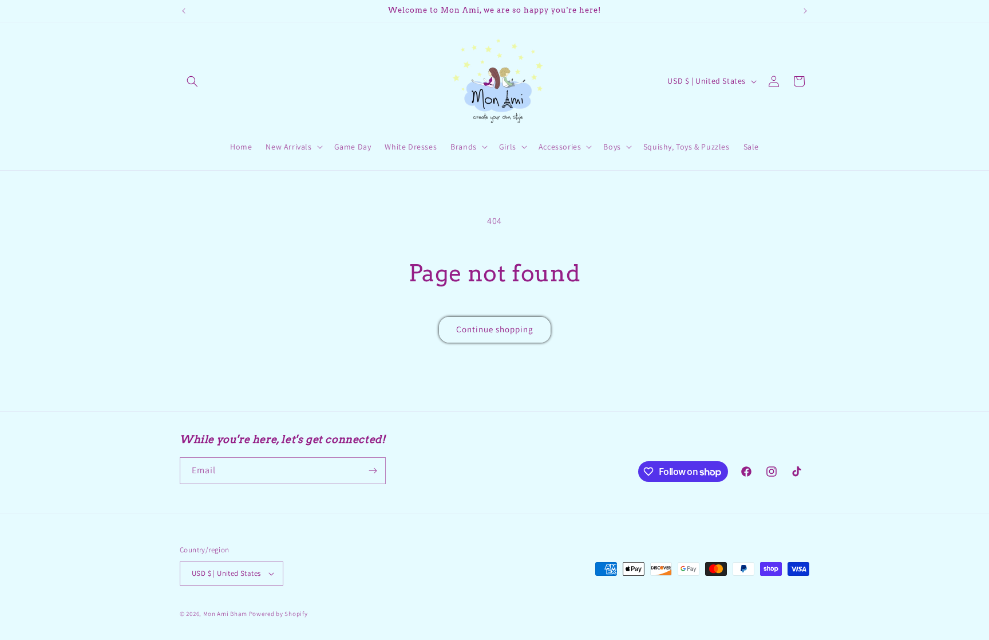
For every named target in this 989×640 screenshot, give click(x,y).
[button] (192, 81)
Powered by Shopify (278, 614)
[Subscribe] (372, 470)
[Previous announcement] (183, 11)
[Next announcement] (805, 11)
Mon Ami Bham (226, 614)
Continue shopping (494, 329)
